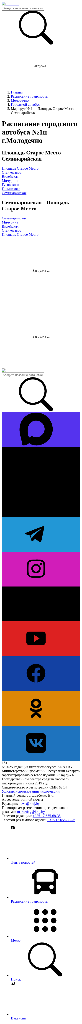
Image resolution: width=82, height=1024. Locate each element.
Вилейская (10, 176)
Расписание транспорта (29, 96)
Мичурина (10, 181)
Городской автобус (25, 104)
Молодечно (20, 100)
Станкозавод (11, 172)
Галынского (11, 189)
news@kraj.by (29, 803)
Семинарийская (14, 193)
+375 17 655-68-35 (47, 816)
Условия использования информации (31, 791)
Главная (17, 92)
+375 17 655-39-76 (61, 820)
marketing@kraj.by (31, 812)
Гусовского (10, 185)
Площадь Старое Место (20, 168)
